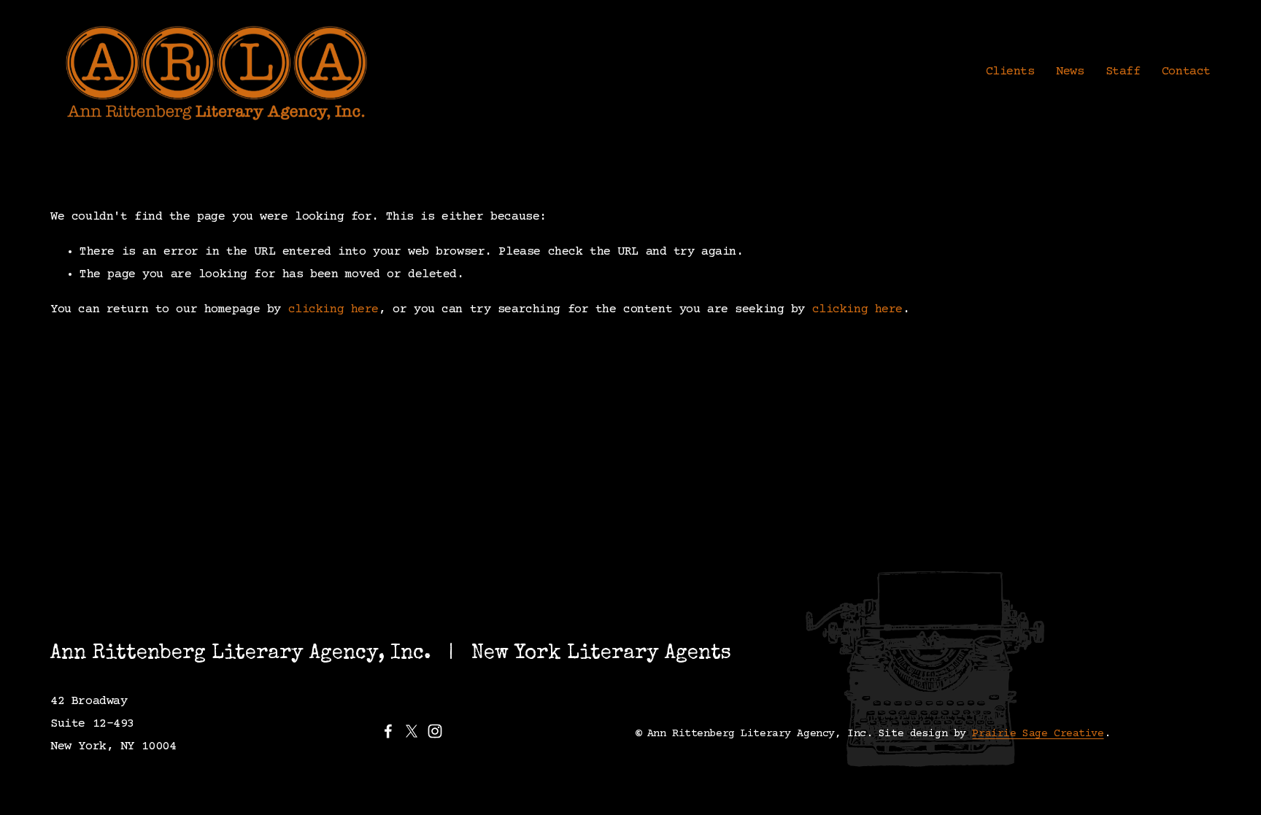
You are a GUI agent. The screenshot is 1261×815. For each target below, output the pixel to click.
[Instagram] (435, 731)
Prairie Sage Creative (1037, 733)
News (1070, 72)
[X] (411, 731)
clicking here (333, 310)
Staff (1123, 72)
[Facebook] (388, 731)
